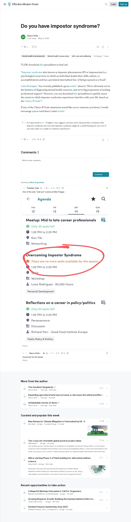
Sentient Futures (34, 509)
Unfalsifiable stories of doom (42, 402)
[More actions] (108, 47)
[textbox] (65, 165)
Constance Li (52, 509)
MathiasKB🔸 (33, 443)
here (41, 123)
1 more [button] (106, 56)
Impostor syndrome (32, 72)
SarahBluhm (40, 494)
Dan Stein (32, 424)
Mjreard (31, 494)
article (73, 86)
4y (41, 188)
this (41, 65)
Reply (25, 346)
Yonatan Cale (33, 188)
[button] (24, 187)
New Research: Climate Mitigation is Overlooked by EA (55, 421)
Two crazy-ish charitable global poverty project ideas (54, 440)
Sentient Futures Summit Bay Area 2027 (48, 506)
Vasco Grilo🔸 (34, 35)
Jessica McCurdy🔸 (36, 502)
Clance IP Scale (32, 101)
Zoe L (44, 509)
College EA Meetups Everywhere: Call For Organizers (54, 491)
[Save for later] (98, 47)
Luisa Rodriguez (29, 86)
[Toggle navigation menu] (5, 4)
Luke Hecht (32, 464)
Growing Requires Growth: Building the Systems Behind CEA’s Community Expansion (70, 499)
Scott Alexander (52, 494)
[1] (41, 100)
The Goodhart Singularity (40, 387)
